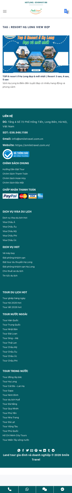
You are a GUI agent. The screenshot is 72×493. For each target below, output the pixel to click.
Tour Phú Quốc (10, 431)
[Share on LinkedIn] (44, 450)
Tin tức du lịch (10, 275)
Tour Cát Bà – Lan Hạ (13, 386)
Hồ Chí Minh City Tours (15, 435)
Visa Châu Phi (10, 235)
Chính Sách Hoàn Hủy (14, 178)
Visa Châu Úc (9, 240)
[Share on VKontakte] (40, 450)
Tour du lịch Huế (11, 399)
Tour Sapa (8, 390)
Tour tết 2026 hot (12, 307)
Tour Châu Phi (10, 360)
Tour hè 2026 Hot (12, 302)
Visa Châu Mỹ (10, 231)
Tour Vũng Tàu (10, 426)
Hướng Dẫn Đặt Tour (13, 169)
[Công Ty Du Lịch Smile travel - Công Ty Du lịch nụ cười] (36, 11)
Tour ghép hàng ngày (14, 298)
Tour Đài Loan (10, 333)
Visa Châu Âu (10, 226)
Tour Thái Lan (10, 342)
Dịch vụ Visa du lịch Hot (15, 217)
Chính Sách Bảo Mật (13, 182)
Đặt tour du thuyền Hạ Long (17, 262)
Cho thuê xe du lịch (13, 271)
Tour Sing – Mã (10, 338)
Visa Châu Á (9, 222)
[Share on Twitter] (27, 450)
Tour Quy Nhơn (11, 408)
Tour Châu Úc (10, 356)
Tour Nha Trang (11, 417)
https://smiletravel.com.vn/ (32, 145)
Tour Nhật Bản (10, 329)
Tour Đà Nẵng (10, 404)
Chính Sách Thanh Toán (15, 173)
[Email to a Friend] (31, 450)
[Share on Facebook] (23, 450)
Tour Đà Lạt (9, 422)
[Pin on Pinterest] (36, 450)
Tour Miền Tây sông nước (16, 439)
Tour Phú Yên (10, 413)
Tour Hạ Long (10, 381)
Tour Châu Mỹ (10, 347)
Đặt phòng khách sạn (14, 257)
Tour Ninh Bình (10, 395)
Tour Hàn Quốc (10, 320)
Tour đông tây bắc (12, 377)
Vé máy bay (9, 253)
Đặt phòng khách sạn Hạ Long (19, 266)
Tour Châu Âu (10, 351)
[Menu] (5, 11)
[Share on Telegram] (53, 450)
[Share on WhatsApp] (18, 450)
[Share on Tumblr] (49, 450)
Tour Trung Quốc (11, 324)
